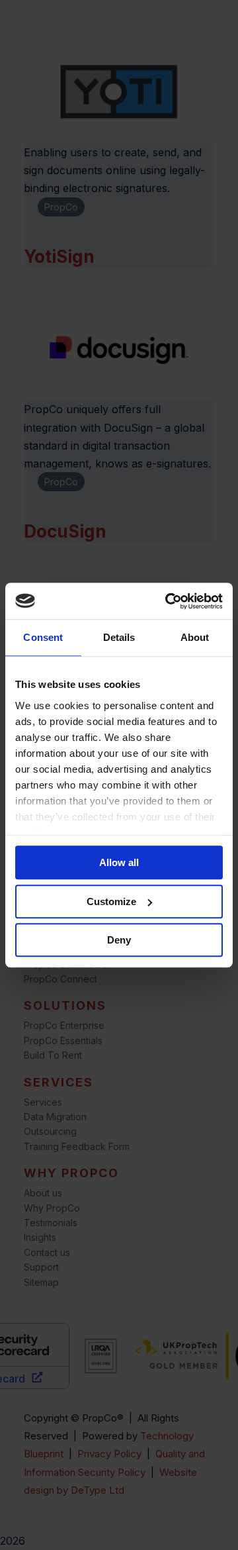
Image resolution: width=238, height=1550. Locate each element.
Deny (119, 939)
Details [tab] (119, 637)
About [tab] (195, 637)
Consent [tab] (43, 637)
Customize (111, 901)
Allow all (119, 862)
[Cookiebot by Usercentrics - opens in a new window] (168, 601)
